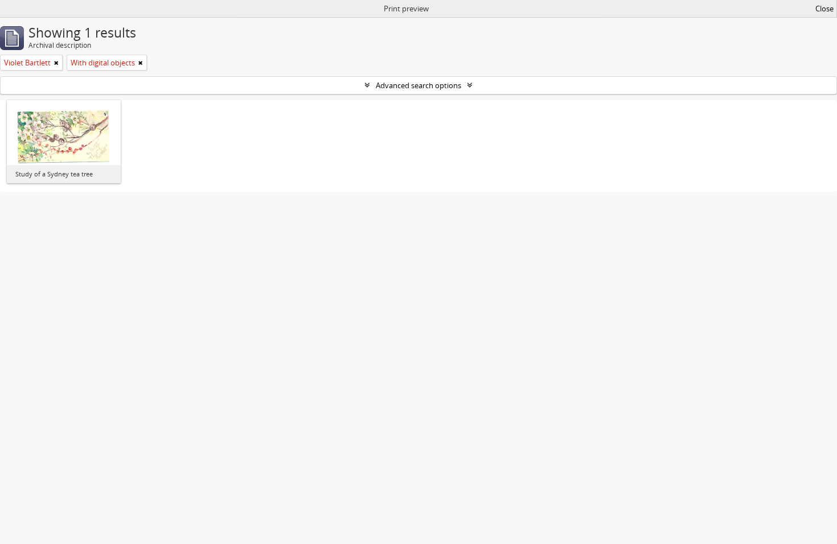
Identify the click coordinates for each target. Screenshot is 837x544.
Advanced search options (418, 85)
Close (824, 8)
